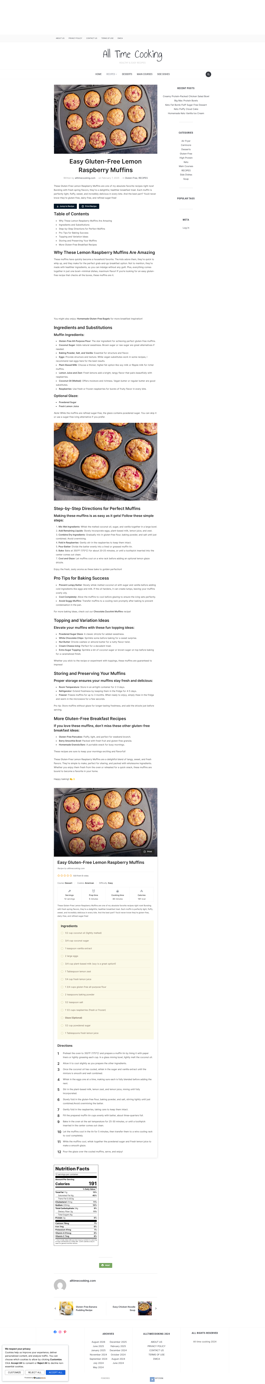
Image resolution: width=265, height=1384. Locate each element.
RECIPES (110, 74)
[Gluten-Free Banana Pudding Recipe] (66, 1308)
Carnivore (186, 145)
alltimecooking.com (85, 178)
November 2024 (98, 1354)
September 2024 (98, 1358)
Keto (186, 162)
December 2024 (118, 1350)
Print (107, 1265)
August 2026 (98, 1341)
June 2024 (118, 1363)
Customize (14, 1372)
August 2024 (118, 1358)
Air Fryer (185, 141)
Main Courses (144, 74)
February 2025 (118, 1346)
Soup (186, 178)
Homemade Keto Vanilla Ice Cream (186, 113)
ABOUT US (60, 38)
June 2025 (98, 1346)
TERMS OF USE (107, 38)
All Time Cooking (132, 54)
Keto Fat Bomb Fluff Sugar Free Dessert (186, 104)
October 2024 (118, 1354)
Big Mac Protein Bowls (186, 100)
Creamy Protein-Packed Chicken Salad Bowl (186, 96)
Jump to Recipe (67, 206)
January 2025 (98, 1350)
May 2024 (98, 1367)
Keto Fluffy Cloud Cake (186, 109)
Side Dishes (163, 74)
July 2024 (98, 1363)
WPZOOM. (159, 1378)
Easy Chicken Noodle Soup (124, 1308)
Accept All (55, 1372)
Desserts (127, 74)
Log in (186, 227)
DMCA (120, 38)
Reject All (34, 1372)
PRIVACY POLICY (75, 38)
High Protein (186, 157)
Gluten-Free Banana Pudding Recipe (86, 1308)
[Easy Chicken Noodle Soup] (145, 1308)
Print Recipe (90, 206)
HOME (98, 74)
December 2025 (118, 1341)
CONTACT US (91, 38)
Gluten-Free (131, 178)
